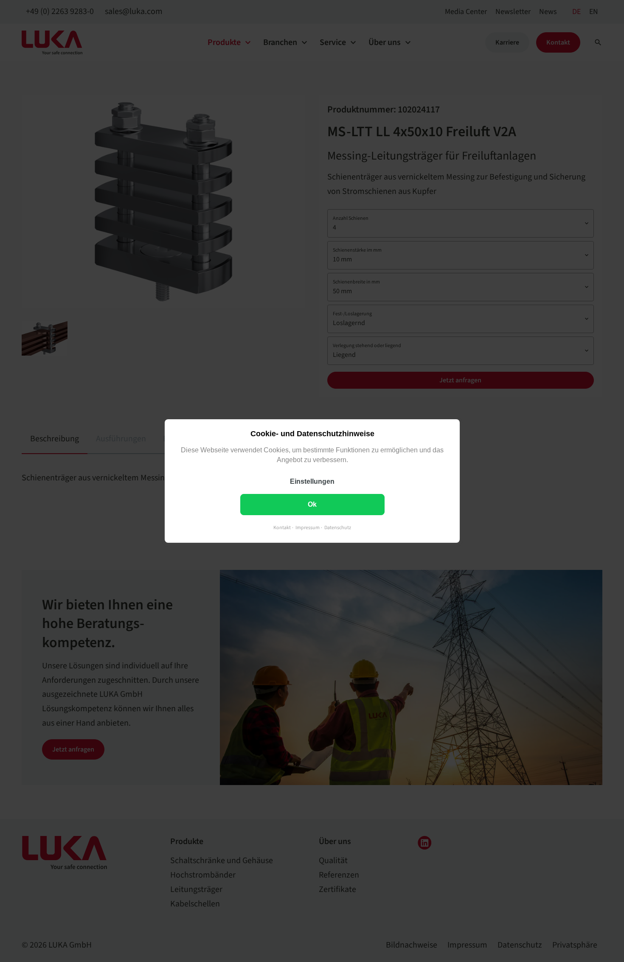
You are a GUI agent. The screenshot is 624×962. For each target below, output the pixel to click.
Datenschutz (337, 527)
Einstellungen (312, 481)
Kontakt (282, 527)
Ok (312, 504)
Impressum (307, 527)
